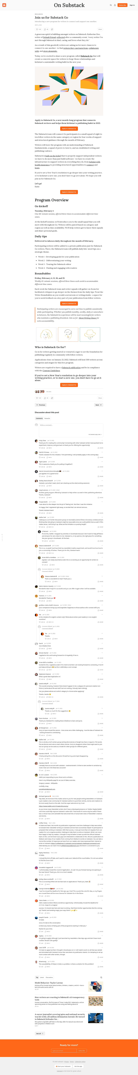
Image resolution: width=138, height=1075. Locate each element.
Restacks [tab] (47, 418)
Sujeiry (41, 936)
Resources (39, 14)
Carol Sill (42, 947)
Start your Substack (64, 1066)
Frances (41, 596)
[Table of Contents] (2, 537)
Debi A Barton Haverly (46, 586)
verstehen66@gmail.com (47, 789)
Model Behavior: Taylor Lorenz (49, 983)
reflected (61, 37)
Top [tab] (37, 977)
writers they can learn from (75, 48)
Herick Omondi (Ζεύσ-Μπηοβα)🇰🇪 (50, 471)
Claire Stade (43, 900)
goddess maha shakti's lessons (49, 605)
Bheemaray (42, 961)
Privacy (66, 1062)
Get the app (78, 1066)
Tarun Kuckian (43, 718)
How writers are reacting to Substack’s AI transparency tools (59, 998)
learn (37, 168)
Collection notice (80, 1062)
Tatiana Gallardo (44, 546)
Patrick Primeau (44, 452)
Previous (42, 405)
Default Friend (49, 37)
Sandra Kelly (43, 683)
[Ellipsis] (102, 440)
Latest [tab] (42, 977)
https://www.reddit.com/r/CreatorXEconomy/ (53, 806)
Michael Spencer (44, 796)
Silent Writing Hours (87, 318)
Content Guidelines (51, 370)
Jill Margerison (43, 728)
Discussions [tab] (49, 977)
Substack (60, 1071)
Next (97, 405)
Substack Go (86, 56)
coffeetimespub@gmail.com (70, 846)
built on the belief (53, 156)
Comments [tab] (39, 418)
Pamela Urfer (43, 753)
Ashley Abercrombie (45, 879)
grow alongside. (50, 51)
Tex (40, 615)
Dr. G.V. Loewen (44, 775)
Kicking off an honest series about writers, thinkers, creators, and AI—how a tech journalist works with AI (59, 986)
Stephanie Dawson (45, 674)
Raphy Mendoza (44, 853)
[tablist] (43, 418)
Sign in (132, 5)
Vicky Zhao (42, 440)
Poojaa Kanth (43, 502)
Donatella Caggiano (45, 867)
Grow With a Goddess (49, 557)
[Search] (111, 5)
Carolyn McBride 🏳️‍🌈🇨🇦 (46, 889)
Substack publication (71, 367)
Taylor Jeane (43, 462)
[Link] (32, 200)
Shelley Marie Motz (45, 481)
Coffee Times (43, 823)
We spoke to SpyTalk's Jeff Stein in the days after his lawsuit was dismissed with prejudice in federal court (59, 1023)
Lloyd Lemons (43, 490)
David (41, 643)
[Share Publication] (115, 5)
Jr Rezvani (45, 531)
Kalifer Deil (42, 517)
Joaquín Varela (43, 917)
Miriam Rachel (43, 653)
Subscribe (122, 5)
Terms (72, 1062)
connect (90, 165)
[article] (69, 987)
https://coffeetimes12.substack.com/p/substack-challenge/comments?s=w (75, 843)
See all (38, 1033)
